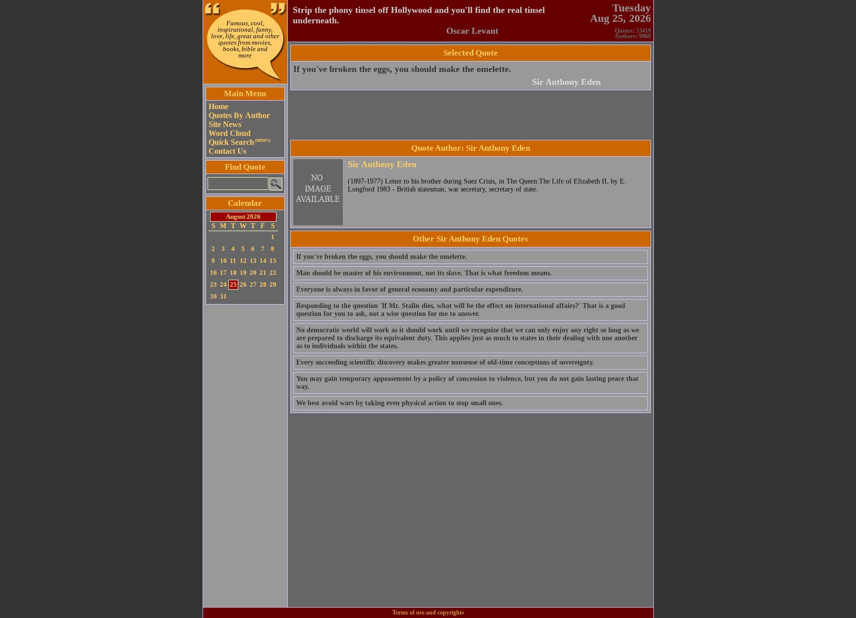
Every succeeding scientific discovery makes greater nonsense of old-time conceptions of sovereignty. (445, 362)
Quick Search (239, 142)
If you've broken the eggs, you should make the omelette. (402, 69)
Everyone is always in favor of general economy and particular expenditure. (409, 289)
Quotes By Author (239, 115)
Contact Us (227, 151)
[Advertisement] (245, 456)
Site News (225, 124)
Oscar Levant (472, 31)
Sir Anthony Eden (566, 82)
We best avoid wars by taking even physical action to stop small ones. (399, 403)
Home (218, 106)
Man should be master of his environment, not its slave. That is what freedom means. (424, 273)
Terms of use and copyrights (428, 612)
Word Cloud (230, 133)
